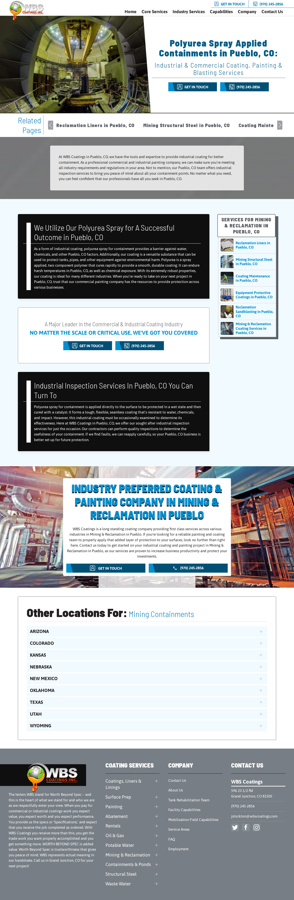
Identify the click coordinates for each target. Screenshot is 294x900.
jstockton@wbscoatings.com (254, 816)
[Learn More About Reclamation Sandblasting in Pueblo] (247, 311)
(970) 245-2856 (243, 806)
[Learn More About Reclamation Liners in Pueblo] (247, 245)
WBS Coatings (247, 782)
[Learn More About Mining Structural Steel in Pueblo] (247, 261)
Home (130, 11)
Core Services (154, 11)
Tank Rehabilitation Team (188, 800)
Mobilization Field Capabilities (193, 820)
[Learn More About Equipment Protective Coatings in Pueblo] (247, 295)
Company (247, 11)
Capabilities (221, 11)
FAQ (171, 839)
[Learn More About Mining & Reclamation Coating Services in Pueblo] (247, 328)
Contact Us (272, 11)
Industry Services (189, 11)
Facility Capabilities (184, 810)
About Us (175, 790)
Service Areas (179, 829)
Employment (178, 849)
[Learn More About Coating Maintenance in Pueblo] (247, 278)
